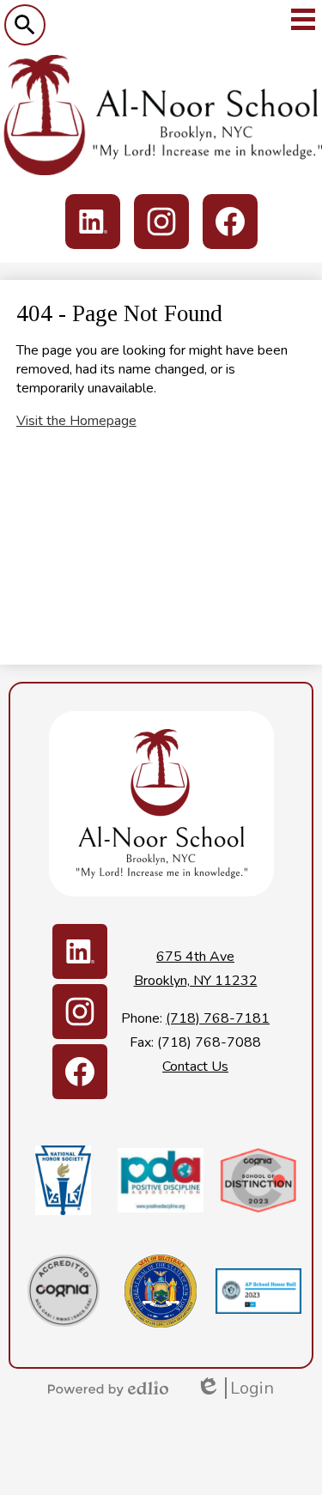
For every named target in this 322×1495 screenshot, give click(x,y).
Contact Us (195, 1066)
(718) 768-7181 (218, 1018)
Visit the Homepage (76, 420)
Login (235, 1388)
